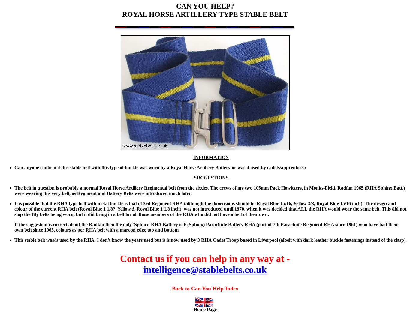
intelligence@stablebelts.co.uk (205, 269)
